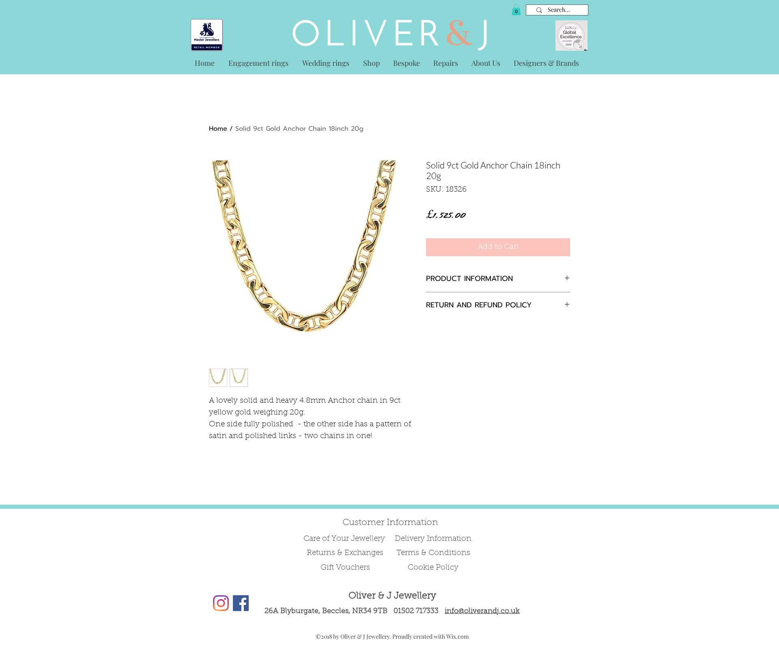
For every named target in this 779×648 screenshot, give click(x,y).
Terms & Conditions (433, 553)
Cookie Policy (433, 568)
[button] (516, 9)
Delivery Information (433, 539)
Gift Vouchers (345, 568)
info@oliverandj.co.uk (482, 611)
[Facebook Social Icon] (241, 603)
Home (218, 129)
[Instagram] (221, 603)
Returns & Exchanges (345, 553)
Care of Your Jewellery (345, 539)
